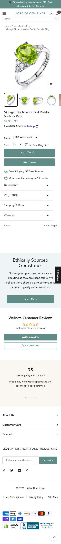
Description (11, 185)
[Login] (51, 13)
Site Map (53, 497)
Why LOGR (11, 195)
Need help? (50, 225)
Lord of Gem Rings (35, 488)
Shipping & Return (15, 205)
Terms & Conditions (13, 497)
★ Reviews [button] (58, 275)
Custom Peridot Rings (21, 26)
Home (7, 26)
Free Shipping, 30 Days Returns (25, 171)
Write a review (30, 337)
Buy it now (29, 163)
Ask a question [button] (30, 346)
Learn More (30, 299)
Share (7, 225)
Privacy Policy (36, 497)
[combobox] (30, 19)
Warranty (9, 215)
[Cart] (56, 13)
